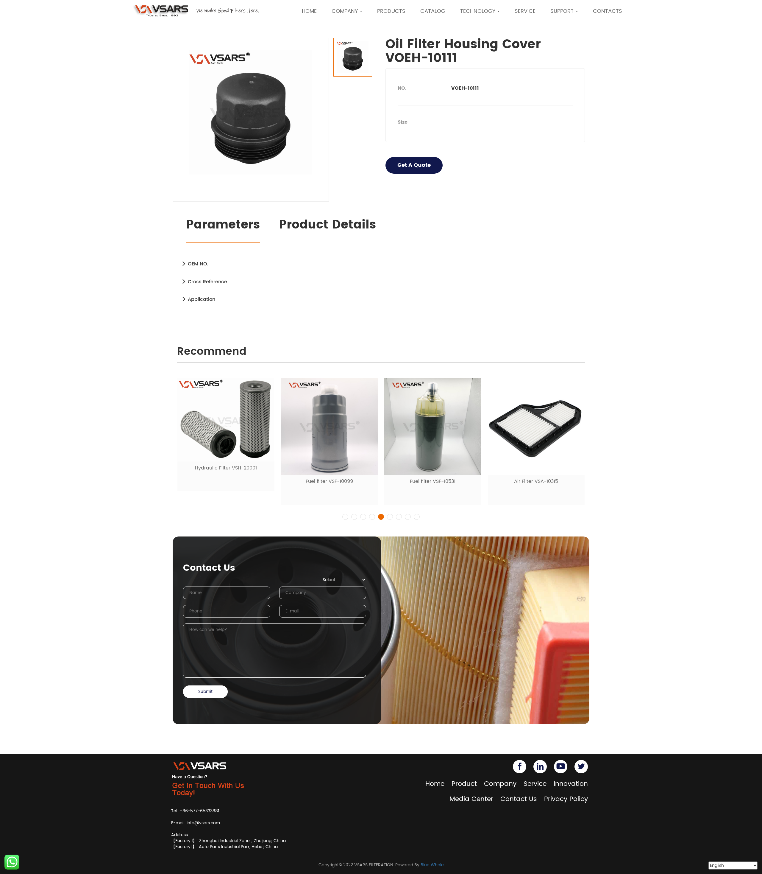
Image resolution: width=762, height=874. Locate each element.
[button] (345, 517)
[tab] (381, 264)
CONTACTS (607, 11)
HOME (309, 11)
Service (535, 783)
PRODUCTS (391, 11)
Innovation (571, 783)
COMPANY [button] (345, 11)
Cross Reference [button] (206, 282)
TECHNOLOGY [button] (478, 11)
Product (464, 783)
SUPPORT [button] (562, 11)
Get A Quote (414, 165)
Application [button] (200, 299)
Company (500, 783)
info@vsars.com (203, 822)
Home (434, 783)
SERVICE (525, 11)
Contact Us (518, 799)
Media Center (471, 799)
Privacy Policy (566, 799)
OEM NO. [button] (197, 264)
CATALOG (432, 11)
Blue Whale (432, 864)
